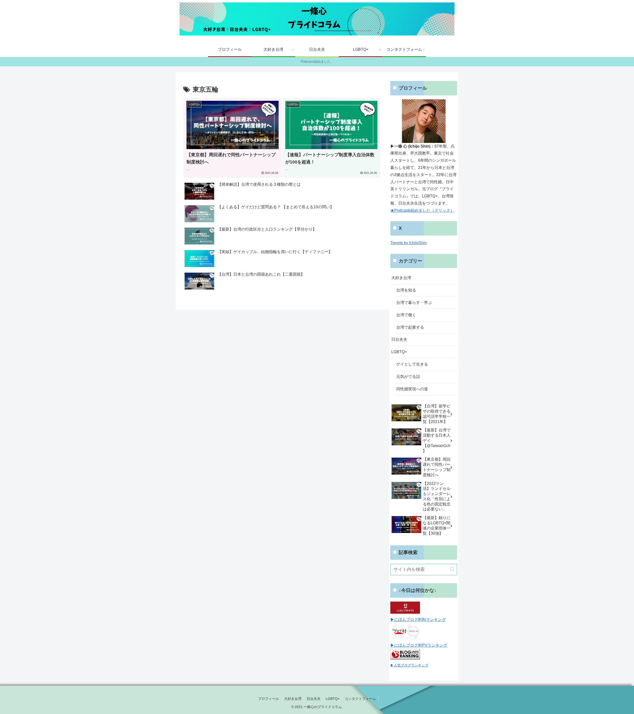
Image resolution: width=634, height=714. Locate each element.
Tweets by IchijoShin (408, 243)
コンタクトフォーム (360, 699)
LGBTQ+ (399, 352)
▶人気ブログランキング (409, 665)
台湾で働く (406, 315)
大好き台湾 (401, 278)
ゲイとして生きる (412, 364)
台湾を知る (406, 290)
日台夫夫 (399, 339)
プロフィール (268, 699)
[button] (452, 569)
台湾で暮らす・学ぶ (414, 302)
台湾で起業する (410, 327)
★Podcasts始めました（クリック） (422, 210)
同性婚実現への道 (412, 389)
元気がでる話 (408, 376)
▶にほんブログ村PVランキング (418, 645)
